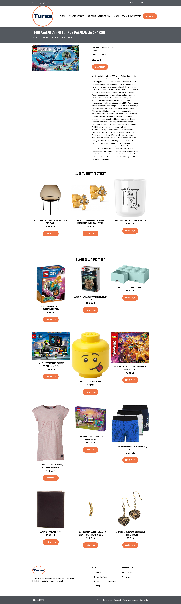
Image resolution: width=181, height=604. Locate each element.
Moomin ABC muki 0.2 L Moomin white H (130, 220)
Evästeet (117, 600)
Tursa (62, 16)
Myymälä (150, 16)
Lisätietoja (100, 67)
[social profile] (48, 3)
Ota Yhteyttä (107, 600)
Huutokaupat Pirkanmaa (98, 16)
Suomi (134, 3)
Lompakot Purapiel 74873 (50, 531)
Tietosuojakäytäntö (130, 600)
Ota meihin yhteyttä (131, 16)
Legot (112, 47)
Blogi (116, 16)
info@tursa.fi (142, 3)
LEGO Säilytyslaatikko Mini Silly (90, 381)
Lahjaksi (105, 47)
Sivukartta (144, 600)
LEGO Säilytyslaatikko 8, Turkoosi (130, 287)
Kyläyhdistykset (76, 16)
